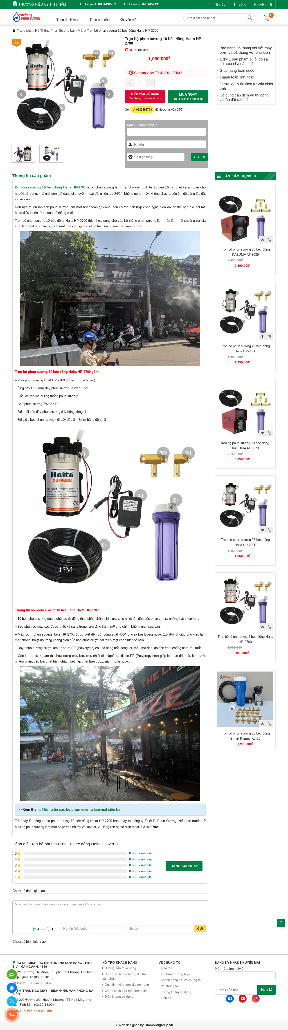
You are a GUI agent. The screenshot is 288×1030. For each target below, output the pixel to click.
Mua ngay (188, 96)
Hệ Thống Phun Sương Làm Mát (59, 30)
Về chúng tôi (170, 986)
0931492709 (143, 109)
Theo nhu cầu (100, 20)
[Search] (249, 17)
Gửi (200, 928)
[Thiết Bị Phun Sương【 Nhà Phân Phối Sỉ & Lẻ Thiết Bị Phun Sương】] (26, 16)
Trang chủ (24, 30)
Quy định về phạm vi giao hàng (127, 984)
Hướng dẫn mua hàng (120, 968)
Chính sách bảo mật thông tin (126, 990)
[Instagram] (256, 999)
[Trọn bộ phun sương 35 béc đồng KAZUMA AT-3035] (245, 215)
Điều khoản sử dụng (119, 996)
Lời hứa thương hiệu (175, 974)
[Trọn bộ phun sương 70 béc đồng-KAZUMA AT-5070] (245, 409)
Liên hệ (166, 998)
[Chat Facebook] (12, 988)
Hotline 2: (143, 4)
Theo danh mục (67, 20)
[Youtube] (243, 999)
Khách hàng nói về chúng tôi (181, 980)
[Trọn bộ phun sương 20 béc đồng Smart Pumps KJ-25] (245, 699)
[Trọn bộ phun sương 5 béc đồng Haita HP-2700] (245, 603)
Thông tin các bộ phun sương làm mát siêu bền (82, 809)
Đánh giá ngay (184, 866)
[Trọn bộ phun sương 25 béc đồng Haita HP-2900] (245, 506)
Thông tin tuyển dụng (176, 992)
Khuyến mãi (263, 4)
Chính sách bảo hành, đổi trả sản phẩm (124, 976)
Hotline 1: (99, 4)
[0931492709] (12, 974)
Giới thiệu (168, 968)
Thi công (240, 4)
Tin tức (220, 4)
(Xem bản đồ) (41, 983)
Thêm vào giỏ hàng (145, 96)
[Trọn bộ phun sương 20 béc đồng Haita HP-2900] (245, 312)
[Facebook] (230, 999)
